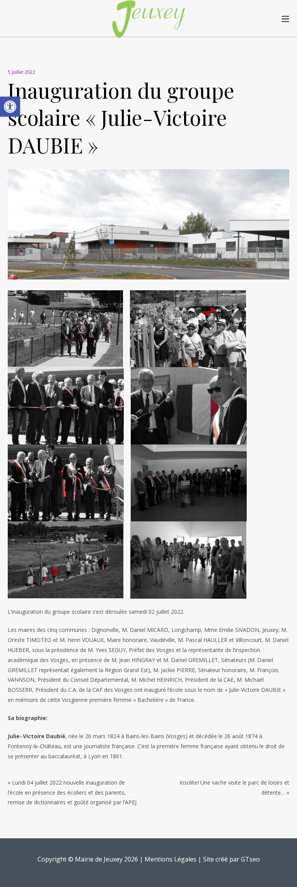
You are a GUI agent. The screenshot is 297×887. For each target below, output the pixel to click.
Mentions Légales (170, 859)
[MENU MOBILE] (285, 19)
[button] (10, 107)
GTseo (250, 859)
